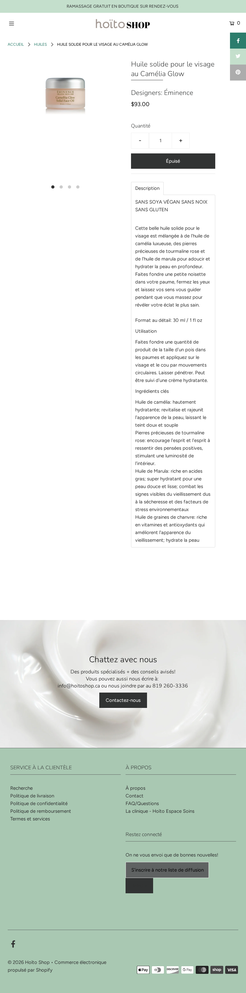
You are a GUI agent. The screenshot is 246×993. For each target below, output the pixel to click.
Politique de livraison (32, 796)
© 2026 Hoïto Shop (29, 962)
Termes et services (30, 819)
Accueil (16, 44)
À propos (135, 788)
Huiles (40, 44)
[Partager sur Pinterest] (238, 73)
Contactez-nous (123, 700)
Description (147, 188)
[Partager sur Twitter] (238, 57)
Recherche (21, 788)
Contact (135, 796)
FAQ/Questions (142, 803)
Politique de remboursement (40, 811)
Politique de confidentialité (39, 803)
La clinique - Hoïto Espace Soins (160, 811)
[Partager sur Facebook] (238, 41)
